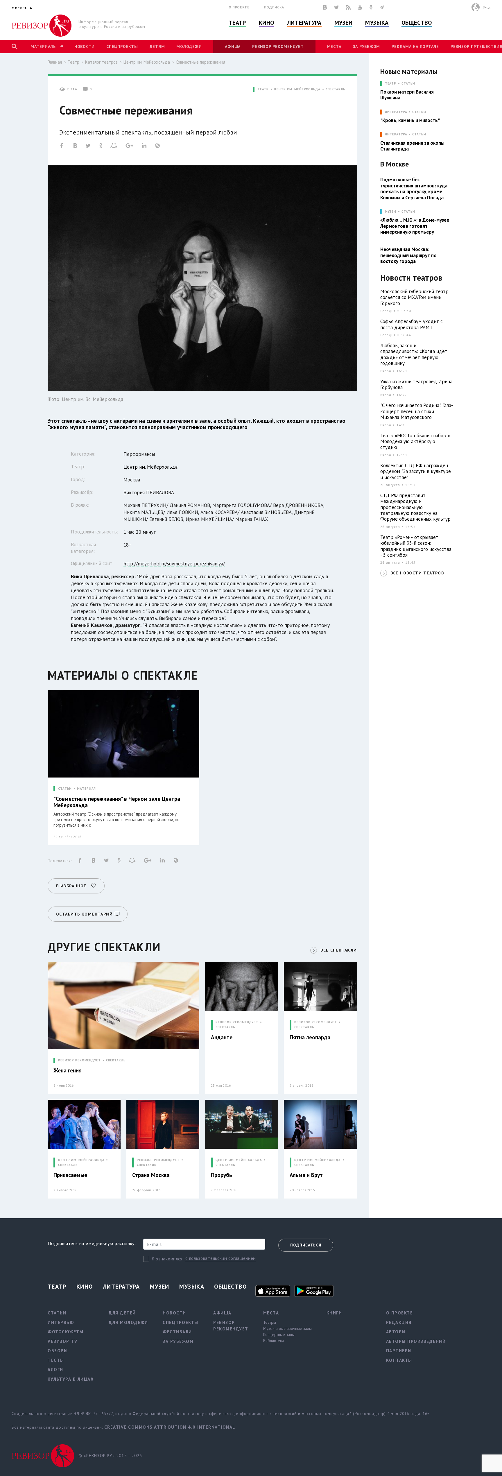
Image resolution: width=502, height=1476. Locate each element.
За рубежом (366, 46)
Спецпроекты (122, 46)
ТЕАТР (263, 89)
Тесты (56, 1360)
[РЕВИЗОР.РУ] (42, 26)
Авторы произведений (416, 1341)
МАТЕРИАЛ (86, 789)
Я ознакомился (167, 1259)
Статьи (408, 83)
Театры (269, 1322)
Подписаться (305, 1245)
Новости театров (411, 278)
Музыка (376, 22)
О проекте (239, 7)
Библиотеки (273, 1340)
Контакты (399, 1360)
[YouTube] (360, 7)
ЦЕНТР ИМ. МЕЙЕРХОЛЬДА (297, 89)
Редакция (399, 1322)
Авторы (396, 1332)
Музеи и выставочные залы (287, 1328)
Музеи (343, 22)
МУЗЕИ (390, 212)
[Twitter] (336, 7)
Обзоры (58, 1350)
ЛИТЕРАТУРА (396, 112)
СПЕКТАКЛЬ (335, 89)
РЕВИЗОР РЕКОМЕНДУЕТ (79, 1060)
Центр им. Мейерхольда (146, 62)
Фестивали (177, 1332)
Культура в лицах (71, 1379)
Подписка (274, 7)
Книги (334, 1313)
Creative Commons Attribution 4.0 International (169, 1427)
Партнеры (399, 1350)
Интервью (61, 1322)
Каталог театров (101, 62)
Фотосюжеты (65, 1332)
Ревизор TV (62, 1341)
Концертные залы (279, 1334)
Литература (304, 22)
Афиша (233, 46)
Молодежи (189, 46)
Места (334, 46)
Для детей (122, 1313)
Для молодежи (128, 1322)
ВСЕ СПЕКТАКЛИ (338, 950)
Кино (266, 22)
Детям (157, 46)
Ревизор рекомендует (278, 46)
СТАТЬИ (65, 789)
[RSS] (348, 7)
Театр (237, 22)
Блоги (55, 1369)
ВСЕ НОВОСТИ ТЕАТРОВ (417, 573)
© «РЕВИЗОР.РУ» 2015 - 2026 (110, 1455)
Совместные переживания (200, 62)
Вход (486, 7)
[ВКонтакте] (325, 7)
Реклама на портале (415, 46)
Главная (55, 62)
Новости (84, 46)
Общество (416, 22)
